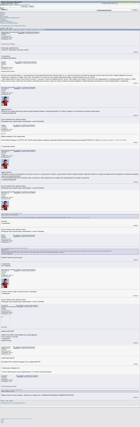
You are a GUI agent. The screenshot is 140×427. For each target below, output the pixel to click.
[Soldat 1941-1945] (3, 133)
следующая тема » (20, 25)
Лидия (3, 125)
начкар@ (4, 375)
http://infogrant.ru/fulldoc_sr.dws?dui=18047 (112, 140)
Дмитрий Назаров (7, 87)
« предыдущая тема (6, 25)
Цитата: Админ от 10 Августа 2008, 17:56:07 (11, 389)
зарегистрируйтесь (24, 5)
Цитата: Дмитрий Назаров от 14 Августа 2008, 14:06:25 (14, 248)
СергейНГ (4, 305)
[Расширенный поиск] (104, 10)
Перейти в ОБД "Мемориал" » (128, 3)
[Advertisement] (70, 413)
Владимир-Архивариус (9, 32)
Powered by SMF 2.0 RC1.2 (7, 418)
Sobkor (3, 62)
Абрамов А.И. (6, 347)
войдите (11, 5)
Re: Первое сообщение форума (28, 32)
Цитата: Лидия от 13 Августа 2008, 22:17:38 (11, 213)
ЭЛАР (3, 235)
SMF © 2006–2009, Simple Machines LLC (23, 418)
